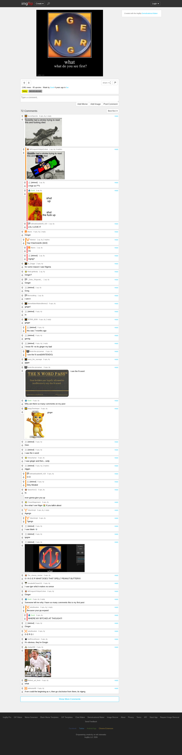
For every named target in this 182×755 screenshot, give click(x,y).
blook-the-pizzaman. (37, 351)
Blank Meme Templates (49, 717)
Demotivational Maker (150, 13)
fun (67, 87)
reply (116, 116)
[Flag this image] (115, 82)
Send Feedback (91, 722)
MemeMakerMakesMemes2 (38, 303)
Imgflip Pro (7, 717)
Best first (112, 111)
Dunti (52, 87)
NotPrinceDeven (34, 639)
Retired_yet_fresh (34, 680)
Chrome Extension (106, 728)
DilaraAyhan (32, 458)
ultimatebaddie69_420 (39, 224)
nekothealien (34, 607)
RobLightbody (33, 271)
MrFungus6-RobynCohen (39, 149)
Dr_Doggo (31, 263)
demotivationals (35, 91)
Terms (139, 717)
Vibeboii (33, 240)
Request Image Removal (169, 717)
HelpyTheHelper (34, 408)
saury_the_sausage (35, 359)
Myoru (30, 232)
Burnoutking (32, 295)
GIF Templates (67, 717)
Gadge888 (31, 647)
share (105, 83)
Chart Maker (80, 717)
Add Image (95, 104)
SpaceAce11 (32, 490)
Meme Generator (31, 717)
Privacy (131, 717)
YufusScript (32, 510)
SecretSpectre (33, 116)
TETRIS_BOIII (33, 319)
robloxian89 (32, 688)
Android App (91, 728)
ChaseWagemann (34, 502)
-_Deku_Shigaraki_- (35, 279)
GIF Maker (18, 717)
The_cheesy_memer (35, 575)
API (145, 717)
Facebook (72, 728)
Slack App (153, 717)
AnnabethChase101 (35, 583)
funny (25, 91)
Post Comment (111, 104)
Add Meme (82, 104)
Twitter (81, 728)
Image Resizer (112, 717)
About (123, 717)
